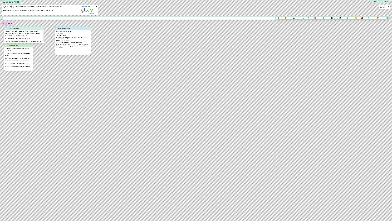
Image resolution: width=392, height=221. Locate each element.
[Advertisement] (40, 10)
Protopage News (64, 28)
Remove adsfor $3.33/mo (382, 6)
